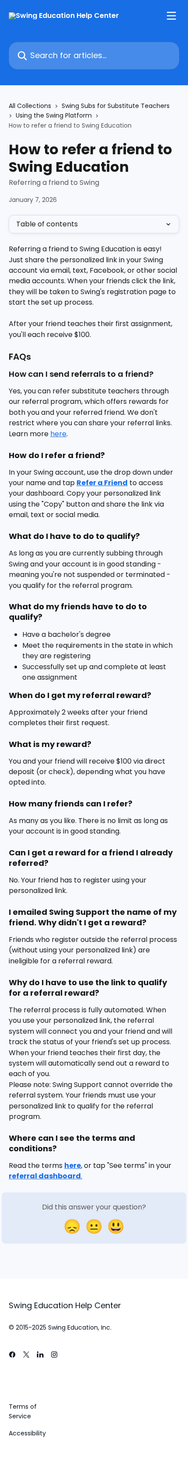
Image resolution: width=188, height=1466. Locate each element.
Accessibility (27, 1433)
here (58, 434)
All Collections (30, 105)
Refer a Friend (102, 483)
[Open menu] (171, 15)
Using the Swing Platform (54, 115)
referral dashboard (45, 1176)
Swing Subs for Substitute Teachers (116, 105)
